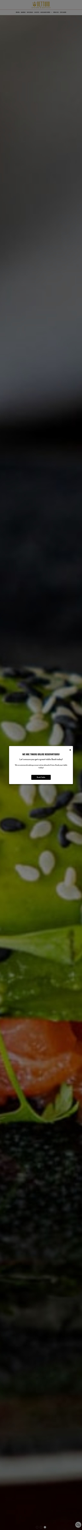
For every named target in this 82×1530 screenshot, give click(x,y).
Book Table (41, 777)
